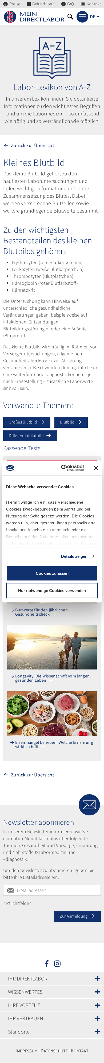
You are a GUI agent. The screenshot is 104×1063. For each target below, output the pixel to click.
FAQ (70, 3)
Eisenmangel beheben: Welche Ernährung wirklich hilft (54, 744)
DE (92, 17)
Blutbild (67, 422)
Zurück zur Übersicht (32, 145)
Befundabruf (43, 3)
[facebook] (46, 963)
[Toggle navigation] (82, 17)
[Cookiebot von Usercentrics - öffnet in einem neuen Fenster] (63, 468)
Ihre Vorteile (24, 1005)
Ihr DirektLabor (27, 978)
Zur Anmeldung (74, 916)
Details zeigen (74, 556)
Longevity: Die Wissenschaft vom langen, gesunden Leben (53, 678)
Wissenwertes (25, 991)
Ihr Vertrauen (25, 1018)
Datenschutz (54, 1050)
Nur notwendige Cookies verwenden (52, 590)
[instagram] (57, 963)
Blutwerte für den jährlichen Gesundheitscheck (41, 612)
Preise (14, 3)
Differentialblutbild (27, 435)
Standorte (19, 1031)
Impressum (26, 1050)
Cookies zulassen (52, 573)
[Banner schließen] (96, 468)
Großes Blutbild (23, 422)
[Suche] (70, 17)
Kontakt (94, 3)
